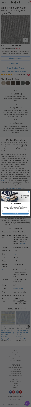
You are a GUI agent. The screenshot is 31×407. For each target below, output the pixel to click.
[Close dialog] (29, 192)
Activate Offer (15, 213)
